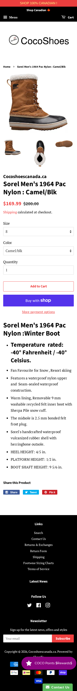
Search (38, 533)
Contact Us (38, 539)
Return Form (38, 551)
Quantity (10, 261)
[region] (38, 3)
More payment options (38, 312)
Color (7, 242)
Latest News (38, 581)
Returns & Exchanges (39, 545)
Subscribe (63, 638)
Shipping (10, 212)
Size (6, 223)
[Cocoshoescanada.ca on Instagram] (47, 606)
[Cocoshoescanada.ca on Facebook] (38, 606)
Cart (70, 17)
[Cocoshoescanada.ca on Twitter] (29, 606)
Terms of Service (38, 569)
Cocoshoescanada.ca (42, 651)
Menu (13, 17)
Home (6, 67)
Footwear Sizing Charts (38, 563)
